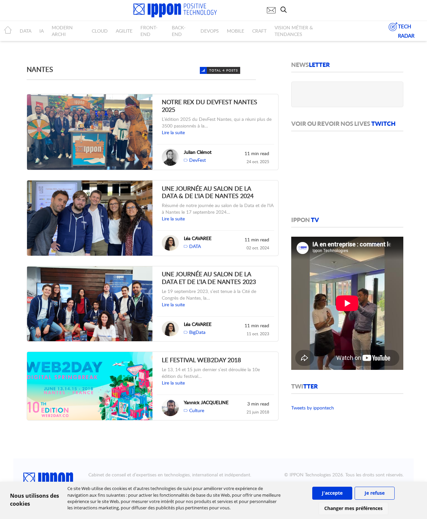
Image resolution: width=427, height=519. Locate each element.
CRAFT (259, 31)
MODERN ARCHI (62, 30)
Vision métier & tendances (294, 30)
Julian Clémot (197, 152)
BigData (197, 332)
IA (41, 31)
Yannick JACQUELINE (206, 402)
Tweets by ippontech (312, 407)
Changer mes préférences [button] (353, 508)
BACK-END (178, 30)
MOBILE (235, 31)
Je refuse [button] (375, 493)
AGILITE (124, 31)
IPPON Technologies (310, 474)
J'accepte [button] (332, 493)
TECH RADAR (406, 31)
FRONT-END (148, 30)
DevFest (197, 160)
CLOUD (100, 31)
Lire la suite (173, 132)
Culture (196, 410)
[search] (285, 9)
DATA (25, 31)
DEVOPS (209, 31)
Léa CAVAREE (197, 238)
